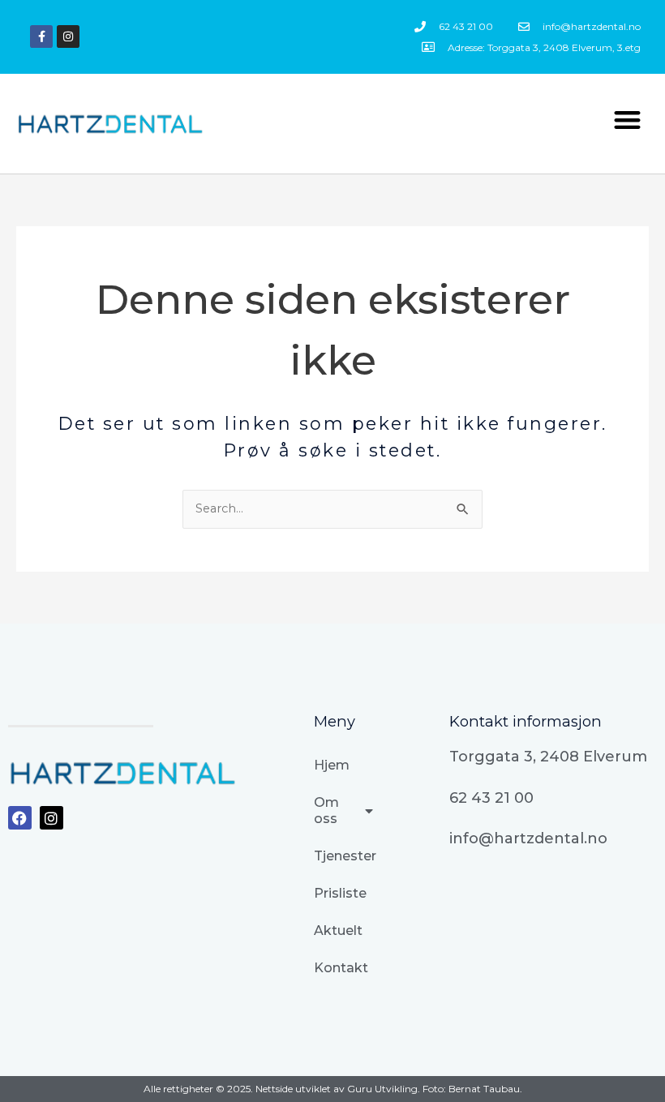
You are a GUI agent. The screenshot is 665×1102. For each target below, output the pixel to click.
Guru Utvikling (382, 1089)
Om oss (326, 810)
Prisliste (340, 893)
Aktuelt (338, 930)
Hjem (332, 765)
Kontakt (341, 968)
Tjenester (343, 856)
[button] (628, 119)
